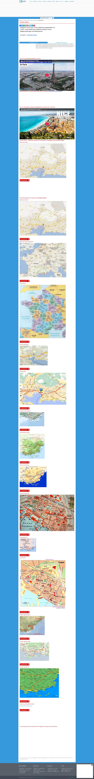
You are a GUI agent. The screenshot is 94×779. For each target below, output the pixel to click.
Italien (53, 1)
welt (31, 1)
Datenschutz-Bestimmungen (38, 777)
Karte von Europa (35, 765)
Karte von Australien (23, 771)
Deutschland (35, 1)
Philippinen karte (56, 771)
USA (60, 1)
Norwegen (66, 1)
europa (31, 20)
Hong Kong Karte (51, 768)
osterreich (44, 1)
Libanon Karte (54, 769)
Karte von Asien (49, 765)
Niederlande (71, 1)
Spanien (57, 1)
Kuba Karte (28, 769)
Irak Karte (49, 769)
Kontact (63, 765)
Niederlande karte (42, 768)
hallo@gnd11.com (68, 771)
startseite (25, 20)
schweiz (39, 1)
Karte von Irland (42, 771)
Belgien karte (36, 768)
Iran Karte (56, 768)
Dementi (44, 777)
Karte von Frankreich (37, 769)
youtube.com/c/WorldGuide (55, 91)
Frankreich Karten (32, 35)
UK (62, 1)
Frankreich (49, 1)
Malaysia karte (50, 771)
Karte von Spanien (37, 772)
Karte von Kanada (28, 768)
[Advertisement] (47, 10)
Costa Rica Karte (22, 772)
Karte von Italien (36, 771)
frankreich (35, 20)
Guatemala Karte (22, 769)
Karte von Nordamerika (22, 765)
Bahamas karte (22, 768)
